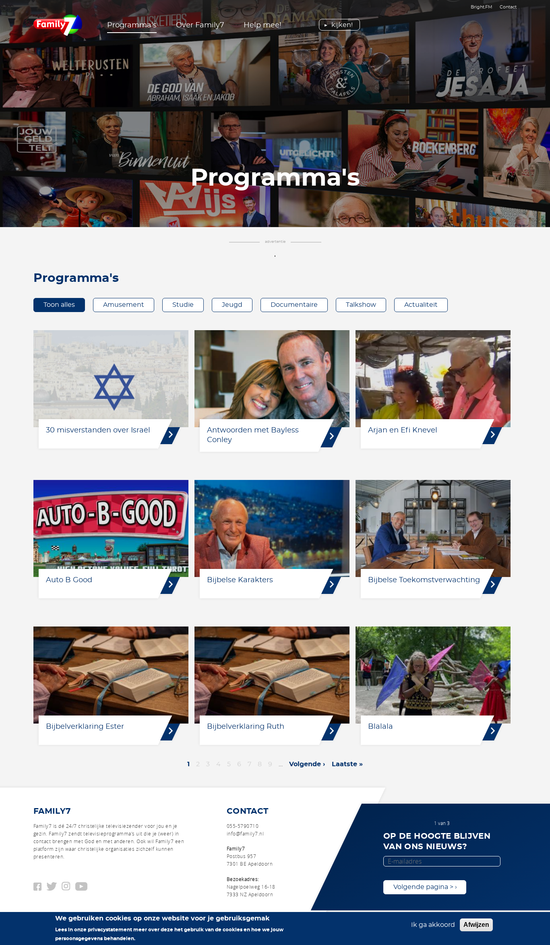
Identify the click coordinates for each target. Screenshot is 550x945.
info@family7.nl (245, 833)
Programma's (132, 25)
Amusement (123, 305)
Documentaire (294, 305)
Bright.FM (481, 7)
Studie (183, 305)
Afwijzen (476, 924)
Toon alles (59, 305)
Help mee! (262, 25)
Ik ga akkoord (433, 925)
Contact (508, 7)
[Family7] (57, 25)
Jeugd (232, 305)
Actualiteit (421, 305)
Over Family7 (200, 25)
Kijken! (342, 25)
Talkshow (361, 305)
